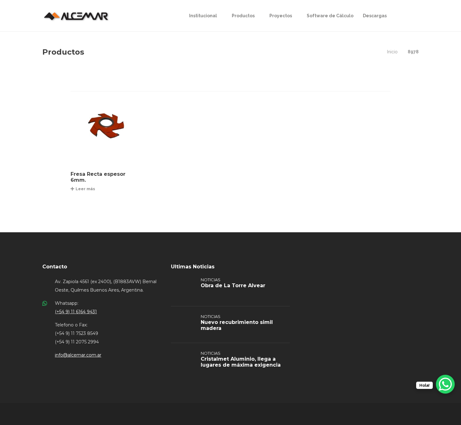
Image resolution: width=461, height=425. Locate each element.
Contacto (54, 267)
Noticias (210, 279)
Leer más (85, 188)
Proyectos (280, 15)
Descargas (375, 15)
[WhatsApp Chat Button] (445, 384)
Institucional (203, 15)
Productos (243, 15)
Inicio (392, 51)
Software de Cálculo (330, 15)
